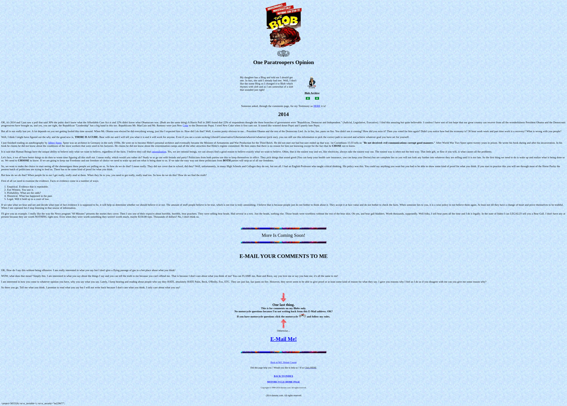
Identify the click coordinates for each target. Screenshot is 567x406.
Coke (185, 125)
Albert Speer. (55, 142)
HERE (316, 106)
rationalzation (159, 151)
